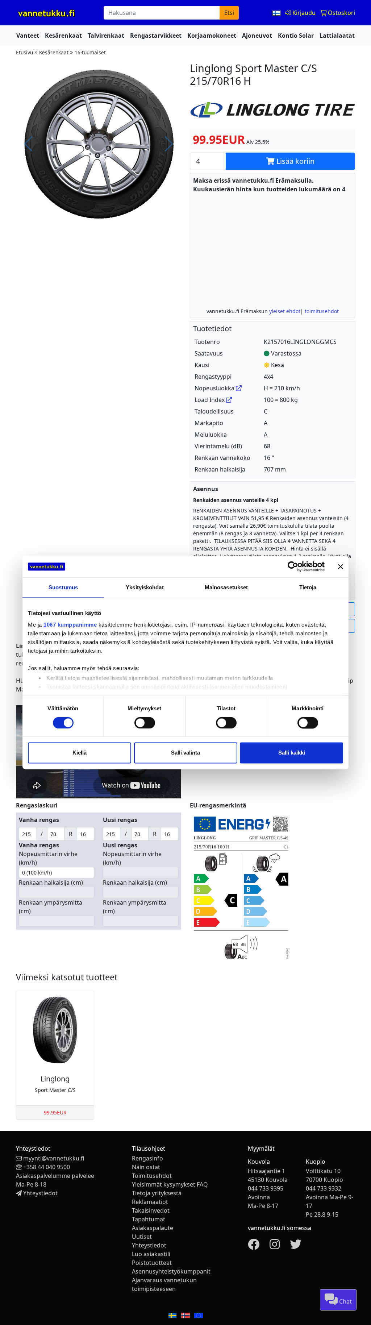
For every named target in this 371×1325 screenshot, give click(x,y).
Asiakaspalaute (152, 1228)
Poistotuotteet (152, 1263)
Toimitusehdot (152, 1176)
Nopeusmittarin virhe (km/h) (48, 858)
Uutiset (142, 1237)
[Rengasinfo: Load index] (229, 400)
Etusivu (24, 52)
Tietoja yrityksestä (157, 1193)
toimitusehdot (322, 311)
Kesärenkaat (63, 36)
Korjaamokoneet (211, 36)
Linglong (55, 1079)
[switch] (144, 722)
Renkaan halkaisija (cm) (51, 882)
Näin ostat (146, 1167)
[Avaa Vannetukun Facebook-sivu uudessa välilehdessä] (253, 1246)
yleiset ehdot (284, 311)
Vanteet (27, 36)
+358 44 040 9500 (46, 1167)
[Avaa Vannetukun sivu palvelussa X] (295, 1246)
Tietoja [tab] (308, 587)
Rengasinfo (147, 1158)
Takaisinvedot (151, 1210)
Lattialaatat (337, 36)
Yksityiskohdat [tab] (144, 587)
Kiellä (79, 753)
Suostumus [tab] (63, 587)
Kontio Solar (296, 36)
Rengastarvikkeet (156, 36)
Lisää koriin (294, 161)
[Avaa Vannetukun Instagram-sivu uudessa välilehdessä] (275, 1246)
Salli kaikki (291, 753)
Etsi (229, 13)
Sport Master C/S (55, 1090)
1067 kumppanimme (70, 625)
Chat (345, 1301)
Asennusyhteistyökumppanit (171, 1271)
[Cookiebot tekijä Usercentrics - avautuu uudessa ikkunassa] (293, 566)
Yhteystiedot (40, 1193)
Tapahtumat (148, 1219)
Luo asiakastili (151, 1254)
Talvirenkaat (106, 36)
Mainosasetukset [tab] (226, 587)
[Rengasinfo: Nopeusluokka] (239, 388)
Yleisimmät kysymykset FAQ (170, 1184)
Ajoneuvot (257, 36)
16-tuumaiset (90, 52)
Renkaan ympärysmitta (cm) (50, 906)
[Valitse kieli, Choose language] (277, 13)
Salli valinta (185, 753)
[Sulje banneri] (340, 566)
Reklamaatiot (150, 1202)
